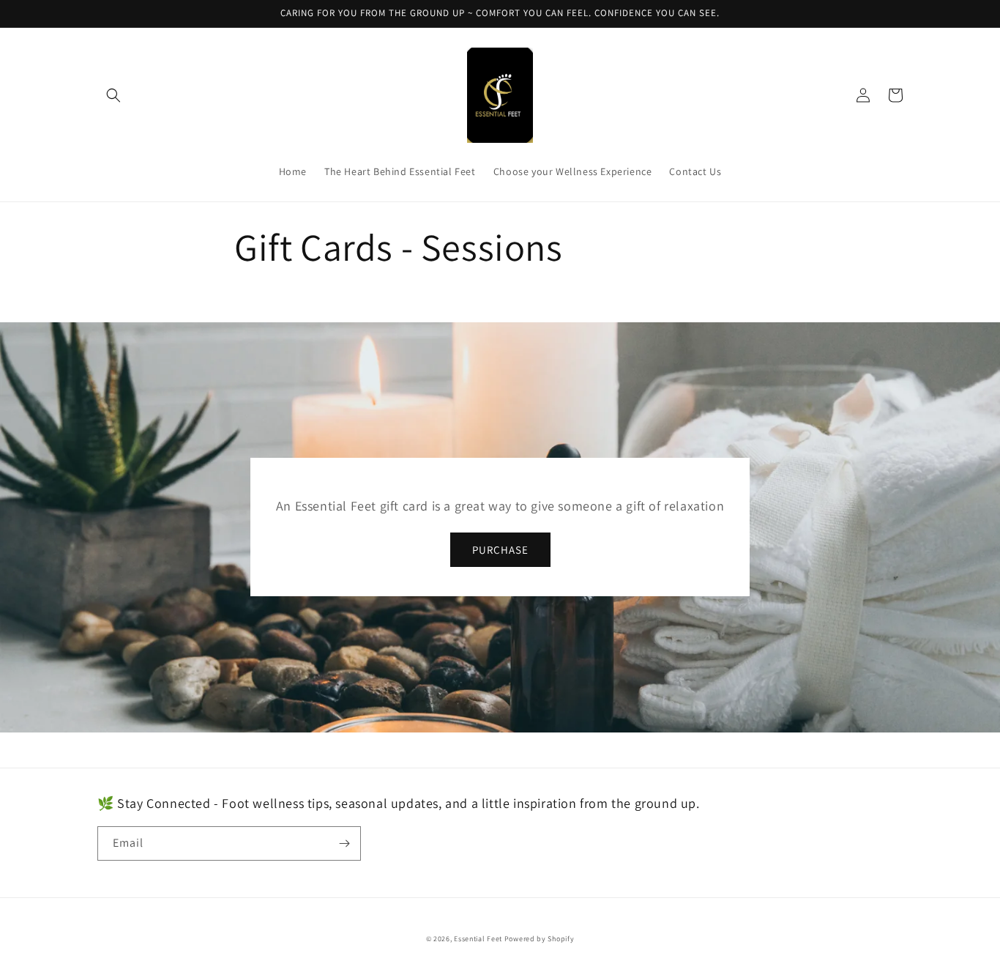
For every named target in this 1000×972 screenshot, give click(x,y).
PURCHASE (500, 550)
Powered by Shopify (539, 938)
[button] (113, 95)
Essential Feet (478, 938)
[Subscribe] (344, 843)
